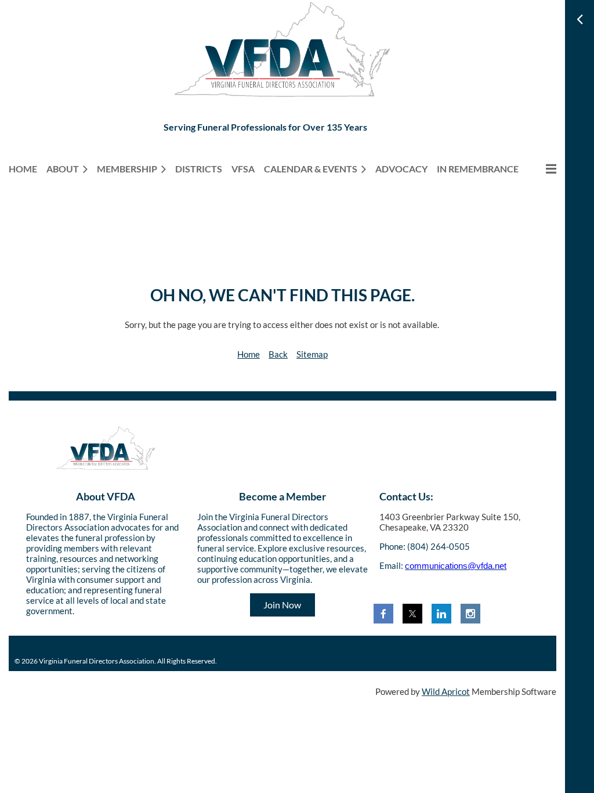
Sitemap (312, 354)
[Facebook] (383, 613)
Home (248, 354)
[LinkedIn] (441, 613)
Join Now (282, 604)
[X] (412, 613)
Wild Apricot (446, 691)
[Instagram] (470, 613)
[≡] (542, 168)
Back (278, 354)
